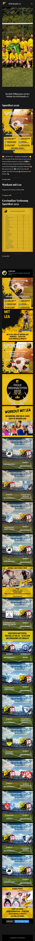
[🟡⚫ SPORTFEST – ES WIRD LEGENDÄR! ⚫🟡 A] (17, 293)
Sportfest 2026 (10, 105)
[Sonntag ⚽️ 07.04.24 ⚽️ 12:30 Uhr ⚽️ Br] (17, 838)
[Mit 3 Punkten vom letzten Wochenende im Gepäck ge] (17, 710)
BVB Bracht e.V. (15, 3)
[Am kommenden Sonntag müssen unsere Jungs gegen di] (17, 549)
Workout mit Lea (11, 184)
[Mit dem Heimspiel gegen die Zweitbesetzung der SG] (17, 646)
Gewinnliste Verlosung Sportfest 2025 (15, 202)
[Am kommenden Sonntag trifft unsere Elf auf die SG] (17, 485)
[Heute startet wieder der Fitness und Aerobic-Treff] (17, 582)
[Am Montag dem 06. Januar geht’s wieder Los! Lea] (17, 421)
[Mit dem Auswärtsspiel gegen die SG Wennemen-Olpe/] (17, 614)
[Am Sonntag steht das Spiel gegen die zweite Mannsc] (17, 806)
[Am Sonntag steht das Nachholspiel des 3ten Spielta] (17, 453)
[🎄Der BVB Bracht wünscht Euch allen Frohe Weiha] (17, 389)
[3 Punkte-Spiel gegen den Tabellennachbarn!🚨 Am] (17, 774)
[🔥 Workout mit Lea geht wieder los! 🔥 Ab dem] (17, 325)
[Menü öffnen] (32, 4)
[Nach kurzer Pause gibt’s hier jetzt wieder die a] (17, 517)
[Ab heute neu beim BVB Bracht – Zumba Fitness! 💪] (17, 902)
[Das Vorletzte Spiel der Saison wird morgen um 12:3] (17, 678)
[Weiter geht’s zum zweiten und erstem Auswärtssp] (17, 870)
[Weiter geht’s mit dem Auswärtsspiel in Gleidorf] (17, 742)
